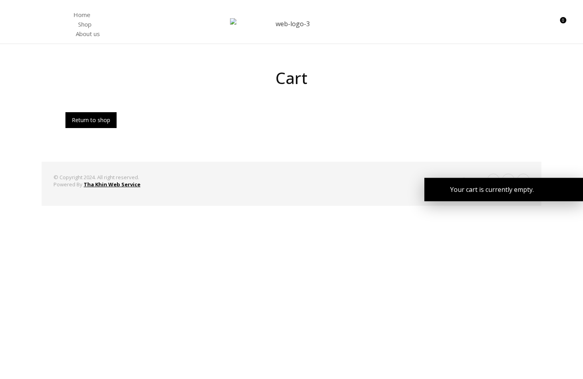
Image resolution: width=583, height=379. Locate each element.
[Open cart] (560, 24)
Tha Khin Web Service (112, 184)
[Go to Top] (566, 362)
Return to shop (91, 120)
